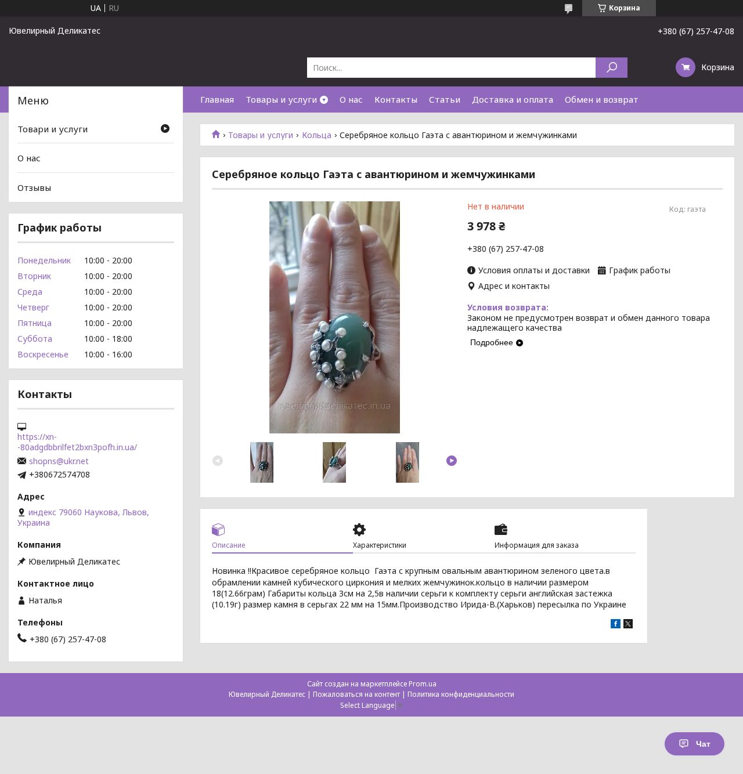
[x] (628, 625)
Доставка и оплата (512, 99)
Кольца (316, 135)
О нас (351, 99)
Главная (217, 99)
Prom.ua (423, 684)
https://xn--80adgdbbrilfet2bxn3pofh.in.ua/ (77, 442)
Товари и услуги (52, 129)
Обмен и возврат (602, 99)
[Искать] (611, 67)
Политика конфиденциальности (460, 694)
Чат (703, 743)
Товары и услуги (281, 99)
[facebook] (616, 625)
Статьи (444, 99)
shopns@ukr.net (59, 461)
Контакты (395, 99)
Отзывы (34, 187)
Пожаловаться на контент (356, 694)
